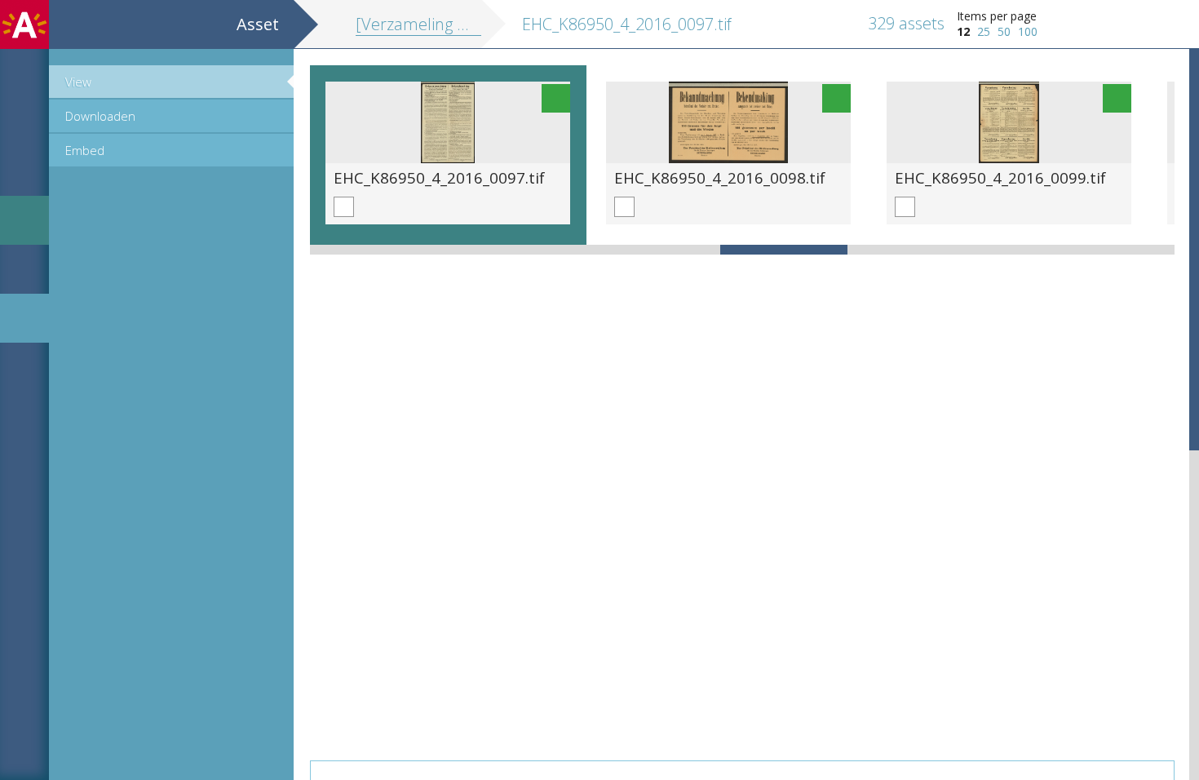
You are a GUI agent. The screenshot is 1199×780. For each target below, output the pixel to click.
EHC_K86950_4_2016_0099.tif (1000, 177)
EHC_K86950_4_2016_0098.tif (719, 177)
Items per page (997, 16)
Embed (84, 150)
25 (983, 31)
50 (1004, 31)
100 (1028, 31)
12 (963, 31)
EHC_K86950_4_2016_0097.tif (439, 177)
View (78, 81)
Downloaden (100, 116)
